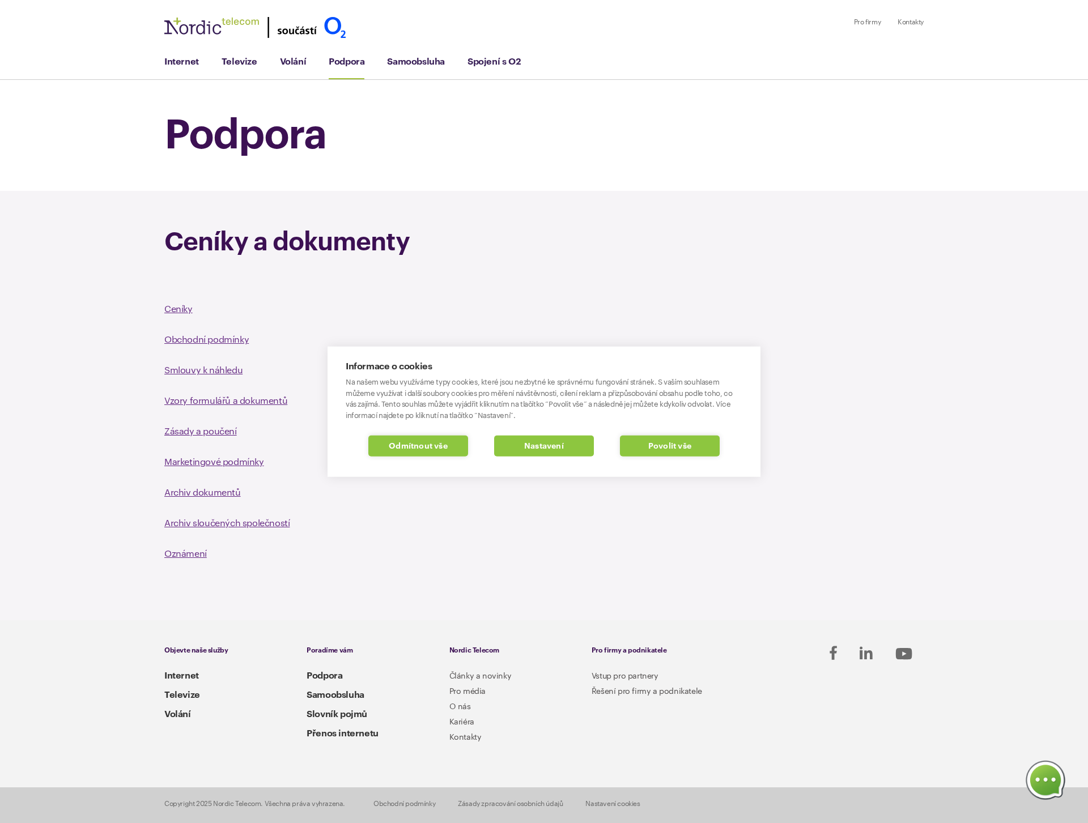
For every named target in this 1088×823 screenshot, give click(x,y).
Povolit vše (669, 446)
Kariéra (461, 722)
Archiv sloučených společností (227, 523)
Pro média (467, 692)
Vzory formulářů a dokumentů (225, 401)
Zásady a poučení (200, 431)
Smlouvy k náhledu (203, 370)
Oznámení (185, 553)
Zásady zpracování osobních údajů (510, 803)
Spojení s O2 (494, 61)
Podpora (346, 61)
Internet (181, 61)
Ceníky (178, 309)
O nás (460, 707)
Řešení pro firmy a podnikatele (647, 692)
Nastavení (544, 446)
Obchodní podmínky (206, 339)
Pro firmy (867, 22)
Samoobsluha (416, 61)
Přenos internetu (343, 733)
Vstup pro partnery (625, 676)
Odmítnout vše (418, 446)
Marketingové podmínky (214, 462)
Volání (293, 61)
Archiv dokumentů (202, 492)
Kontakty (911, 22)
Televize (239, 61)
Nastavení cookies (612, 803)
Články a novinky (480, 676)
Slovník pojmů (337, 714)
